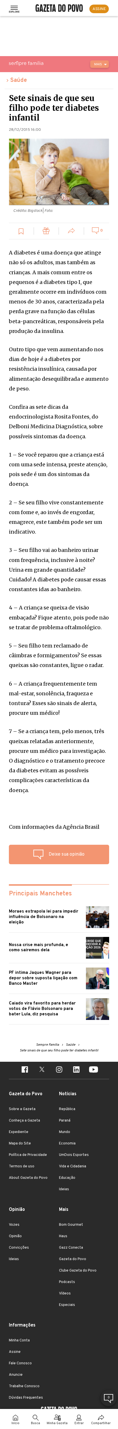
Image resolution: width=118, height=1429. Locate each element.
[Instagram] (59, 1070)
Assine (15, 1352)
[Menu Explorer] (14, 8)
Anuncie (16, 1375)
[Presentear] (46, 231)
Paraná (64, 1120)
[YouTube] (93, 1070)
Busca (35, 1423)
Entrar (79, 1423)
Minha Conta (19, 1340)
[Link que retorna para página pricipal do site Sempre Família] (40, 63)
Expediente (18, 1132)
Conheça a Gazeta (24, 1120)
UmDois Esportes (74, 1155)
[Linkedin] (76, 1070)
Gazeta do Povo (72, 1259)
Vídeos (65, 1293)
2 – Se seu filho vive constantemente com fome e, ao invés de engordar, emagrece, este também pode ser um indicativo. (56, 517)
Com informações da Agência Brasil (54, 827)
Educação (67, 1178)
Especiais (67, 1305)
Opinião (15, 1236)
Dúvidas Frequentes (26, 1398)
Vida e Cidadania (72, 1166)
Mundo (64, 1132)
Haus (63, 1236)
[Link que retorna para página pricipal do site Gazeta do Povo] (59, 8)
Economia (67, 1143)
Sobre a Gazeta (22, 1109)
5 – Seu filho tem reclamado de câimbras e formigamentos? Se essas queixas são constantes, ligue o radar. (56, 655)
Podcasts (67, 1282)
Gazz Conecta (71, 1248)
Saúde (18, 80)
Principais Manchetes (40, 894)
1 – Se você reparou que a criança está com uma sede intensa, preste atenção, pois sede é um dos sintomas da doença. (58, 469)
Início (15, 1423)
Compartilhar (101, 1423)
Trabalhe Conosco (24, 1386)
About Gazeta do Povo (28, 1178)
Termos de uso (21, 1166)
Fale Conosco (20, 1363)
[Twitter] (41, 1070)
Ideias (64, 1189)
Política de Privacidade (28, 1155)
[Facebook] (24, 1070)
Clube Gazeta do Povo (78, 1270)
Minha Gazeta (57, 1423)
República (67, 1109)
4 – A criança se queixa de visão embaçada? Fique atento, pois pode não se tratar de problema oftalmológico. (59, 617)
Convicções (19, 1248)
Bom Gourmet (71, 1225)
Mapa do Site (20, 1143)
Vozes (14, 1225)
